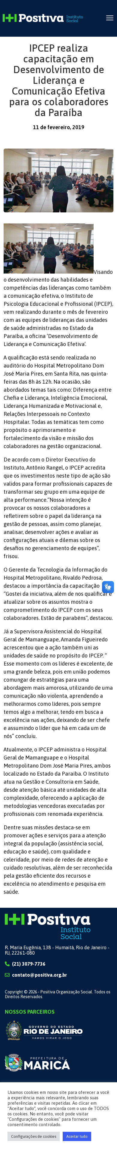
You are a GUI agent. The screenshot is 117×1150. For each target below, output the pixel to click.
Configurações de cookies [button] (33, 1136)
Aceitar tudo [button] (77, 1136)
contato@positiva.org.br (39, 975)
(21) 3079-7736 (28, 964)
